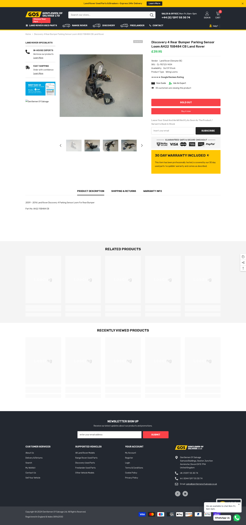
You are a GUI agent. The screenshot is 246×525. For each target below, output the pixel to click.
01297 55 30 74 (190, 473)
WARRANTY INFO (152, 191)
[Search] (111, 15)
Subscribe (208, 130)
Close (242, 3)
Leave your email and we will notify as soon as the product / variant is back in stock (182, 122)
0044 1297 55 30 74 (193, 478)
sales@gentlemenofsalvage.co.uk (201, 484)
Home (28, 34)
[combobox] (108, 15)
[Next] (142, 145)
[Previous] (60, 145)
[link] (40, 89)
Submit (155, 434)
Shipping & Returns (123, 191)
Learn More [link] (38, 58)
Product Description (90, 191)
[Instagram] (185, 493)
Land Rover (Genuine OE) (171, 61)
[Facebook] (177, 493)
